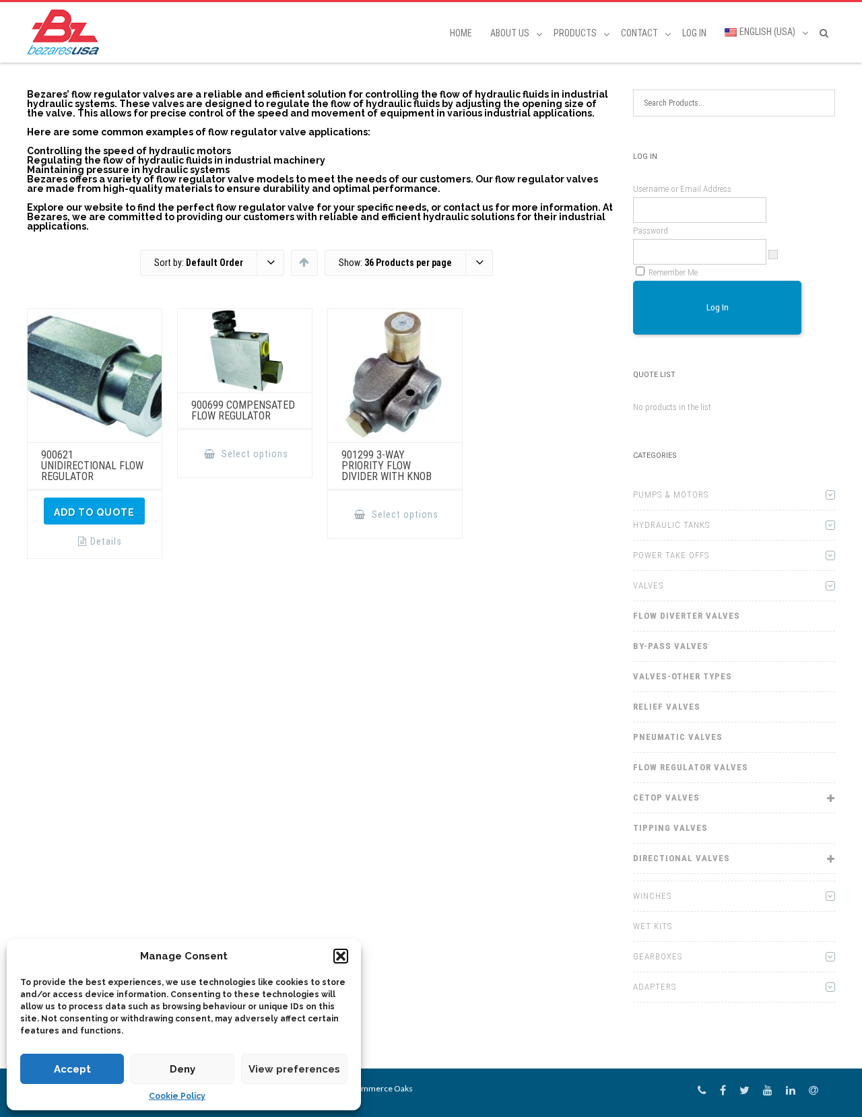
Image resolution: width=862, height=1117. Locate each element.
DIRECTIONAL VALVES (681, 858)
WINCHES (652, 896)
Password (650, 231)
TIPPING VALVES (670, 828)
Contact (639, 33)
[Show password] (773, 254)
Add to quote (94, 512)
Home (461, 33)
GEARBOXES (657, 956)
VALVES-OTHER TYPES (682, 676)
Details (106, 541)
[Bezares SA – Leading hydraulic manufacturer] (66, 32)
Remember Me (673, 272)
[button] (340, 956)
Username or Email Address (682, 189)
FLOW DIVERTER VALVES (686, 616)
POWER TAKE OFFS (671, 555)
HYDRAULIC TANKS (671, 525)
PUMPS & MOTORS (670, 494)
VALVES (648, 585)
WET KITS (652, 926)
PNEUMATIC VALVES (678, 737)
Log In (694, 33)
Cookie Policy (177, 1096)
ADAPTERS (654, 987)
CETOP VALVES (666, 797)
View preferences (294, 1069)
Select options (253, 453)
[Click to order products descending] (304, 262)
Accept (72, 1069)
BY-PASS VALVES (670, 646)
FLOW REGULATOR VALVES (690, 767)
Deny (182, 1069)
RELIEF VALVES (666, 707)
